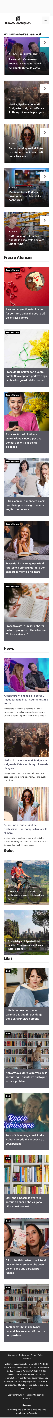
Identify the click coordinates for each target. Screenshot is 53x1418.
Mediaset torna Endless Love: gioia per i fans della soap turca (25, 196)
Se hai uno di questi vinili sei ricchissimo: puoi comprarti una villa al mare (26, 152)
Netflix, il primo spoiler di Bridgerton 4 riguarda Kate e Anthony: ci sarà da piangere (26, 108)
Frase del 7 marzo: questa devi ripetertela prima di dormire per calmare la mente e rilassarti (25, 567)
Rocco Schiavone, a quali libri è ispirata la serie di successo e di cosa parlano (25, 1139)
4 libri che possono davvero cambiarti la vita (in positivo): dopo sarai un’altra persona (24, 1014)
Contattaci (26, 1398)
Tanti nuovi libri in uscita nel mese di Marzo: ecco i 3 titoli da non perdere (25, 1331)
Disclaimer (26, 1358)
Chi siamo (12, 1355)
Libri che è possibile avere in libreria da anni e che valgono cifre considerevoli (24, 1202)
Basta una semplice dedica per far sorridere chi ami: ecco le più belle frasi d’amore (26, 313)
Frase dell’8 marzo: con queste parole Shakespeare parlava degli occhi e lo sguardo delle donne (26, 376)
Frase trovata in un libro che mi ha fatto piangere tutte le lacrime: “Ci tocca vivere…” (26, 630)
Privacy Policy (37, 1355)
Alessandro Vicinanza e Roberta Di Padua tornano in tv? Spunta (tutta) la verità (25, 63)
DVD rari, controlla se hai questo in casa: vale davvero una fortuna (26, 240)
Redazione (24, 1355)
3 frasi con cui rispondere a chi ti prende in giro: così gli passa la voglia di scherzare (26, 505)
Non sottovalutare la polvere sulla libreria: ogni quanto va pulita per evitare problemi (26, 1077)
